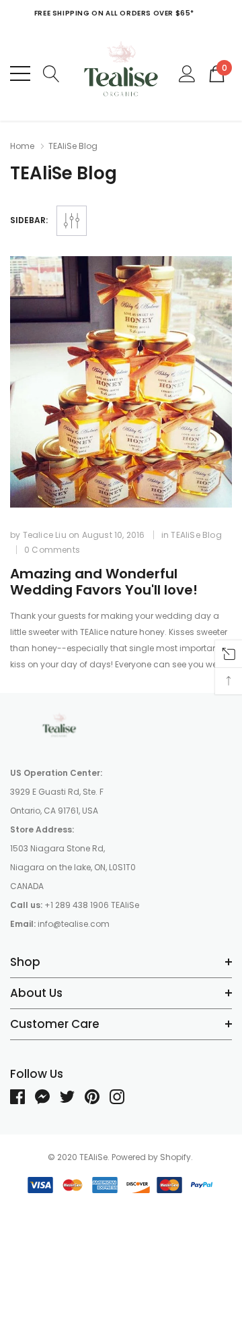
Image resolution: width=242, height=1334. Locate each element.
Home (22, 146)
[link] (121, 382)
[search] (51, 72)
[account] (187, 72)
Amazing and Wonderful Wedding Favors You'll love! (104, 581)
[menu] (20, 73)
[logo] (121, 73)
